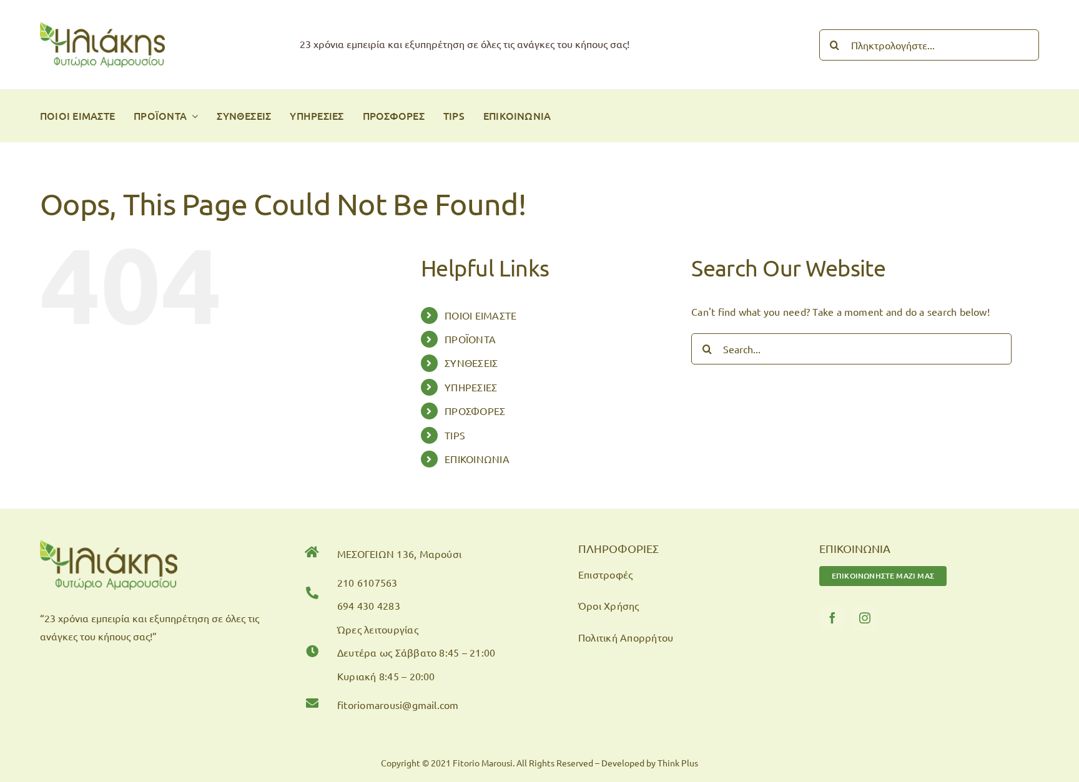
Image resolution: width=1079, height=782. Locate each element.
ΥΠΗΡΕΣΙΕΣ (471, 387)
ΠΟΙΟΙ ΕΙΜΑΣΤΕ (480, 315)
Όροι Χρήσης (608, 605)
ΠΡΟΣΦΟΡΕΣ (475, 410)
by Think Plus (672, 762)
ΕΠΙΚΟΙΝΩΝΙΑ (477, 458)
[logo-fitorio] (102, 27)
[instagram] (865, 618)
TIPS (455, 435)
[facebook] (832, 618)
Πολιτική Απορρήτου (625, 637)
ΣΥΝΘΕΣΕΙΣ (471, 362)
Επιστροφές (605, 574)
